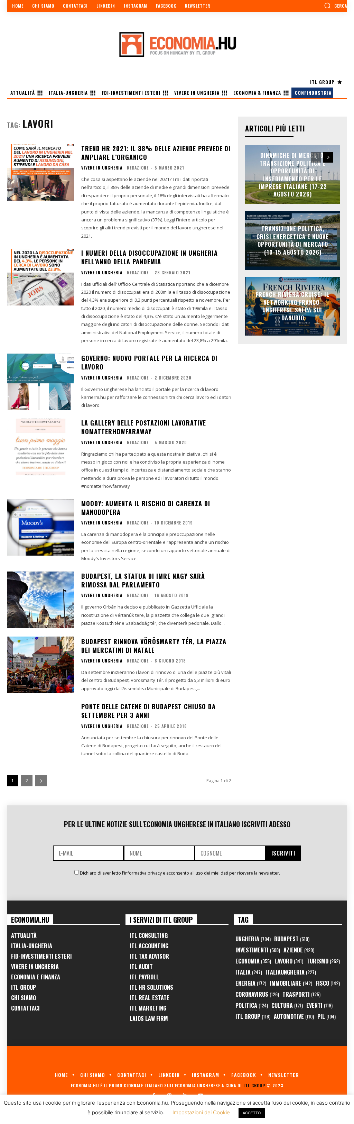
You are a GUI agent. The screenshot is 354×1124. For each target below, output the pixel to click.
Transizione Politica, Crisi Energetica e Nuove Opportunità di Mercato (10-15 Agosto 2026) (293, 240)
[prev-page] (316, 157)
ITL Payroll (144, 977)
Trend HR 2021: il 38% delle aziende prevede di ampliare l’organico (156, 153)
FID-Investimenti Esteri (41, 956)
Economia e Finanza (35, 977)
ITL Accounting (149, 946)
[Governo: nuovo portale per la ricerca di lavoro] (40, 382)
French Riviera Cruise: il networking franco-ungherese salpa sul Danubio (292, 306)
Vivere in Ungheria (101, 168)
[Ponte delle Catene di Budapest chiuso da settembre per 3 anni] (40, 730)
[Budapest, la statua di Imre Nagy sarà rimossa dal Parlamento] (40, 600)
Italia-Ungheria (31, 946)
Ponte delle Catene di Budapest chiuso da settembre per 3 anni (148, 711)
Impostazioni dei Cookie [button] (201, 1112)
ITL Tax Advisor (149, 956)
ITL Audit (141, 966)
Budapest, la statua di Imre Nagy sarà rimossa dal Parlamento (143, 580)
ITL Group (23, 987)
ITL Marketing (148, 1008)
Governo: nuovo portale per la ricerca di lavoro (149, 362)
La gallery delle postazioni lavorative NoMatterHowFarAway (143, 427)
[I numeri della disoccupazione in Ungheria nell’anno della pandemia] (40, 277)
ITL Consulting (149, 935)
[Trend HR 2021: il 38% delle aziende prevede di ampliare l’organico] (40, 172)
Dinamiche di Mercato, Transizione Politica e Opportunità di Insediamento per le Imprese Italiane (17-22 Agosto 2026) (293, 174)
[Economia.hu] (177, 44)
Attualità (24, 935)
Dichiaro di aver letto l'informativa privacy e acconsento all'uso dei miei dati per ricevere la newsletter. (180, 873)
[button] (335, 5)
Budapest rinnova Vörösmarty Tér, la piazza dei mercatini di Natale (153, 646)
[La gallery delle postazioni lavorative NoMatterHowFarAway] (40, 447)
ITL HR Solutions (151, 987)
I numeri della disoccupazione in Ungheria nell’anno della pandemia (149, 257)
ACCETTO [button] (252, 1113)
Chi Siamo (23, 998)
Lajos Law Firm (149, 1018)
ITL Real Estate (149, 998)
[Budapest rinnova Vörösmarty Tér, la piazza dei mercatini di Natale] (40, 665)
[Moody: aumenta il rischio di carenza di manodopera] (40, 527)
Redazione (138, 168)
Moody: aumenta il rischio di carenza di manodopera (145, 508)
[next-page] (41, 780)
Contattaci (25, 1008)
